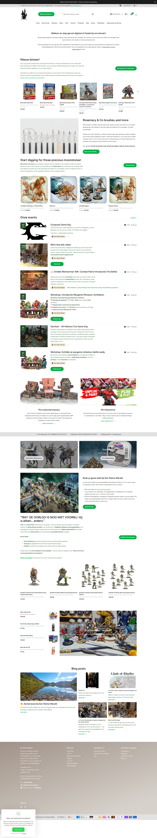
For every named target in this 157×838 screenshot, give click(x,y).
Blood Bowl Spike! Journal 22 (108, 102)
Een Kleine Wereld (59, 236)
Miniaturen (81, 23)
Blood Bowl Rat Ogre (46, 102)
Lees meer (23, 712)
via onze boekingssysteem (102, 489)
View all (133, 218)
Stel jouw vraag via (32, 787)
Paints (61, 23)
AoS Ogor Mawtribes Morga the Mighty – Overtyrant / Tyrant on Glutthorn (87, 104)
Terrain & (73, 23)
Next (80, 5)
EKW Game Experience (73, 756)
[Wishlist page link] (136, 15)
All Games (54, 23)
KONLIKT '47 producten (128, 537)
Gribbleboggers (84, 206)
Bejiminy (52, 206)
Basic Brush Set (25, 647)
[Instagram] (21, 807)
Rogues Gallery (113, 206)
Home (38, 23)
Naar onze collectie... (91, 151)
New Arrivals (45, 23)
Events (93, 23)
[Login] (126, 14)
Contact (69, 753)
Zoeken (92, 14)
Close (155, 2)
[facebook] (25, 807)
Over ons (69, 761)
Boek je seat (57, 319)
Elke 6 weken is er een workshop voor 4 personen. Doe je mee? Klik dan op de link (92, 287)
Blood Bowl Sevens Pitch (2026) (67, 103)
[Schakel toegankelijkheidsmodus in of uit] (120, 5)
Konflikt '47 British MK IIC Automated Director (64, 592)
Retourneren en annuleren (101, 753)
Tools (66, 23)
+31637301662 (27, 782)
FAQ (95, 756)
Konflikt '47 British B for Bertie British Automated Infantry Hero (33, 593)
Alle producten (130, 165)
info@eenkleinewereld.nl (30, 785)
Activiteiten (70, 751)
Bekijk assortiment (46, 14)
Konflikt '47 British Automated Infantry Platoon (91, 593)
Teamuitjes (124, 753)
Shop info (70, 748)
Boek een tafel (89, 506)
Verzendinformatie (99, 751)
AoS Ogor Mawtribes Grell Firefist (126, 103)
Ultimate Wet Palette (26, 635)
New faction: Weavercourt (34, 458)
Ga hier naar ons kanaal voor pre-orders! (32, 77)
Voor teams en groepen (128, 748)
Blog (87, 23)
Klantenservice (99, 748)
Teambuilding (125, 751)
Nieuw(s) (69, 758)
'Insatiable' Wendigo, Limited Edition (31, 206)
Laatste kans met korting (114, 23)
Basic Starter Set (25, 612)
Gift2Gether (100, 23)
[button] (19, 6)
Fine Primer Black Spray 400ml (29, 624)
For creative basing (108, 458)
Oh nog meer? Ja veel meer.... (126, 68)
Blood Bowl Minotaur (26, 102)
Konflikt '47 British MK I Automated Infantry (122, 592)
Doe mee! (57, 264)
